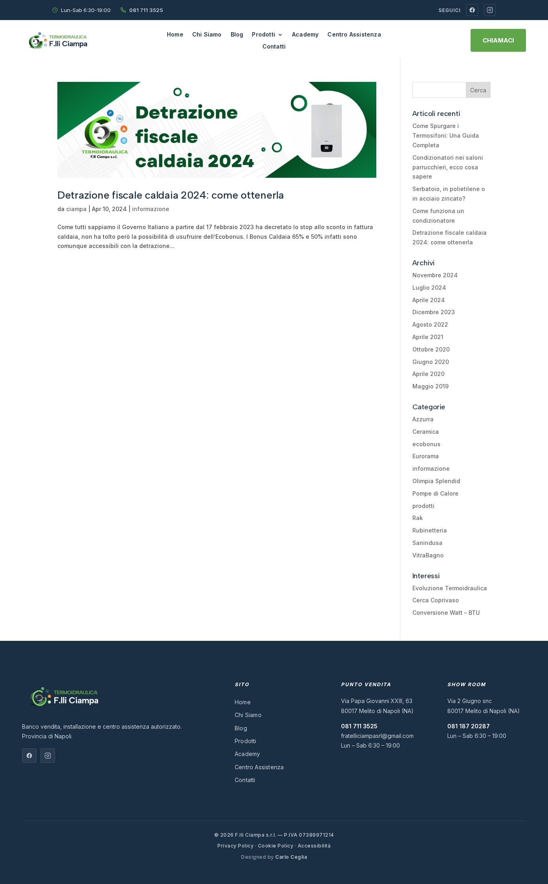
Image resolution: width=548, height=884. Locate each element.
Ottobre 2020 (431, 349)
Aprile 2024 (428, 300)
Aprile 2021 (427, 336)
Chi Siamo (207, 35)
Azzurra (423, 419)
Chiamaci (498, 40)
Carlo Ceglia (291, 857)
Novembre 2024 (435, 275)
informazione (150, 208)
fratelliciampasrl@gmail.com (377, 735)
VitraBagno (428, 555)
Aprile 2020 (428, 373)
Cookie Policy (276, 846)
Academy (305, 35)
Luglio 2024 (429, 287)
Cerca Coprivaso (435, 600)
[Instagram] (490, 10)
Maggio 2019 (430, 386)
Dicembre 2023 (433, 312)
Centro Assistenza (354, 35)
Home (175, 35)
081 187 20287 (468, 726)
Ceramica (425, 431)
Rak (417, 517)
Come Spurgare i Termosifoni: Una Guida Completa (445, 135)
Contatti (274, 47)
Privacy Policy (235, 846)
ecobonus (426, 444)
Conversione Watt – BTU (446, 612)
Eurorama (425, 456)
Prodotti (263, 35)
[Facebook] (472, 10)
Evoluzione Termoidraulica (449, 588)
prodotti (423, 505)
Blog (237, 35)
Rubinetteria (429, 530)
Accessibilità (314, 846)
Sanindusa (427, 542)
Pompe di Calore (435, 493)
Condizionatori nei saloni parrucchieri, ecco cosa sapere (447, 167)
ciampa (76, 208)
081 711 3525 (146, 10)
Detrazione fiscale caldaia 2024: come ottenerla (170, 195)
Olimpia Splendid (436, 481)
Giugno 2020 (430, 361)
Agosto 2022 (430, 324)
